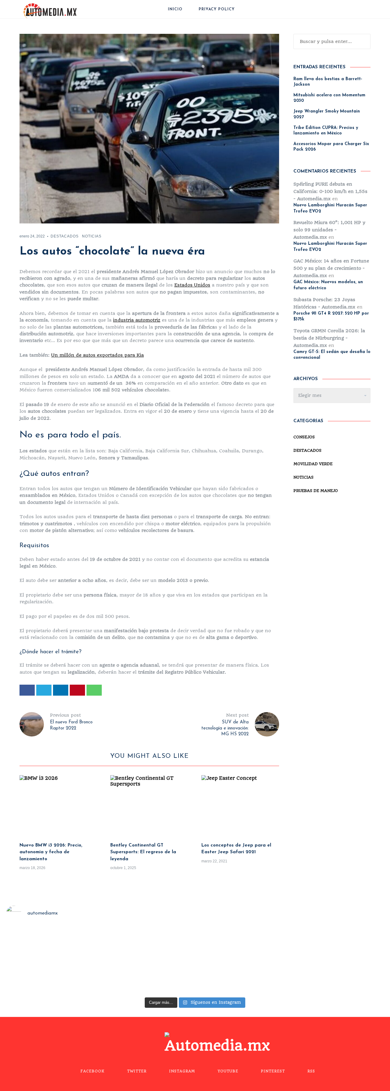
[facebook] (27, 690)
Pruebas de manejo (315, 490)
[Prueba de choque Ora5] (146, 961)
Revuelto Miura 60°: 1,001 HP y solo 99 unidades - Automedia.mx (329, 230)
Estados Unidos (192, 285)
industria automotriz (136, 320)
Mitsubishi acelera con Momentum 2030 (329, 98)
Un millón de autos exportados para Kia (97, 355)
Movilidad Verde (312, 464)
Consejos (304, 437)
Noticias (91, 236)
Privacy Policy (217, 9)
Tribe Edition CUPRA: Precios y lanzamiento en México (325, 131)
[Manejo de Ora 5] (244, 961)
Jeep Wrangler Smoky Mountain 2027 (326, 114)
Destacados (65, 236)
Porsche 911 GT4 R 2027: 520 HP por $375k (331, 316)
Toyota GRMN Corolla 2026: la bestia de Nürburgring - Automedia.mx (329, 338)
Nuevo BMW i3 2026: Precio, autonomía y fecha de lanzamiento (51, 852)
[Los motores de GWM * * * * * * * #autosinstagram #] (47, 961)
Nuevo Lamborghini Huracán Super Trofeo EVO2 (330, 208)
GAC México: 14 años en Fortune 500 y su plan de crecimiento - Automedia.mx (331, 268)
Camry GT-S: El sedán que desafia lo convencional (331, 355)
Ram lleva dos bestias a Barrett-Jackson (327, 82)
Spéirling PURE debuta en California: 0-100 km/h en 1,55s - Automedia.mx (330, 191)
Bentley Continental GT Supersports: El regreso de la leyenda (143, 852)
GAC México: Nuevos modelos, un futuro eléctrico (328, 285)
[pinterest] (77, 690)
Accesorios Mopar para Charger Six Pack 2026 (331, 147)
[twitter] (43, 690)
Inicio (175, 9)
